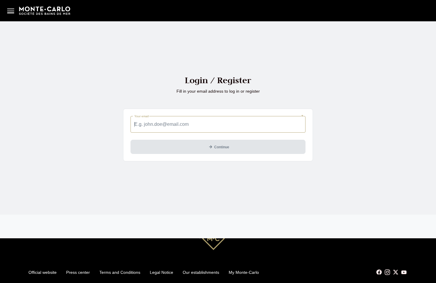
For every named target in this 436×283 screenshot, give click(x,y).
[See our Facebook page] (379, 272)
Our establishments (201, 272)
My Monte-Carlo (244, 272)
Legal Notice (161, 272)
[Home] (44, 10)
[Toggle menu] (10, 10)
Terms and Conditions (119, 272)
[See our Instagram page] (387, 272)
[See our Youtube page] (404, 272)
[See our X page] (395, 272)
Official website (42, 272)
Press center (78, 272)
